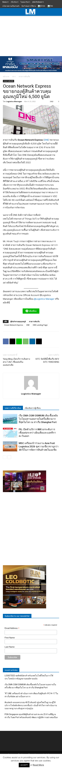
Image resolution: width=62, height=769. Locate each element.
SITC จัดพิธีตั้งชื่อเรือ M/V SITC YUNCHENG (47, 360)
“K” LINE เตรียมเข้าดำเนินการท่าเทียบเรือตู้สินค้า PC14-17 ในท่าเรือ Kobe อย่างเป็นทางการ (31, 695)
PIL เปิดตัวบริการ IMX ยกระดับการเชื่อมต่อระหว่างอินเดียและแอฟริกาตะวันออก (37, 432)
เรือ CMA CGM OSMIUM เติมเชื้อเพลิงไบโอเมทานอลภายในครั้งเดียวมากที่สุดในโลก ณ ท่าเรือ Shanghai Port (38, 419)
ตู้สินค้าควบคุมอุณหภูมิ (18, 321)
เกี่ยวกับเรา (14, 2)
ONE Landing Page (40, 325)
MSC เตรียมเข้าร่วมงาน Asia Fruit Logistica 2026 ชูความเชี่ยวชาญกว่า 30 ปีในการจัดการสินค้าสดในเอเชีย (39, 446)
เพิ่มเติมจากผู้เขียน (33, 408)
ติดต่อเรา (5, 2)
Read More (38, 765)
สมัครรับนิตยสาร (38, 2)
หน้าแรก (6, 76)
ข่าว (14, 76)
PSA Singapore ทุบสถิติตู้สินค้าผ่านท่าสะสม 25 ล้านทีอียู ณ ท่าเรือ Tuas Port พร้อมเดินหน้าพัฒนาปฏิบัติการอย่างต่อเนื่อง (31, 715)
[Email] (39, 341)
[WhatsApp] (26, 341)
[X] (12, 341)
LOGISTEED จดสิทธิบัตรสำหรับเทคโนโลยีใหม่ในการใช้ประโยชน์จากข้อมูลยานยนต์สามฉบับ (29, 677)
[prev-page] (4, 457)
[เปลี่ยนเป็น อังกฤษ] (42, 6)
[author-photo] (31, 389)
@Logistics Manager (44, 298)
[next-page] (9, 457)
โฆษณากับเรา (25, 2)
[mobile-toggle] (5, 12)
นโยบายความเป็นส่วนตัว (10, 6)
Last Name (10, 647)
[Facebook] (6, 341)
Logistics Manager (14, 101)
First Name (10, 637)
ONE (46, 139)
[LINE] (19, 341)
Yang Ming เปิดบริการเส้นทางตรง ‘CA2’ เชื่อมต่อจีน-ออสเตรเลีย (16, 362)
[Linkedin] (32, 341)
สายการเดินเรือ (24, 76)
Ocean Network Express (13, 325)
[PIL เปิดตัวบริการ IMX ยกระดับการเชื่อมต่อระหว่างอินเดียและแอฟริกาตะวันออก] (10, 433)
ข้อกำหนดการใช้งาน (28, 6)
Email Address (12, 628)
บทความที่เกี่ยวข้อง (13, 408)
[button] (58, 12)
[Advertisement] (31, 35)
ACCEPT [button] (24, 765)
